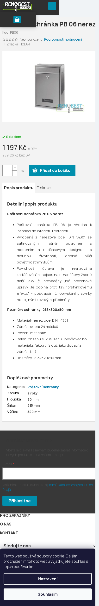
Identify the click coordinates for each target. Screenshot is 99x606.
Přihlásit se (20, 501)
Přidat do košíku (55, 170)
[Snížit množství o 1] (14, 173)
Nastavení (47, 578)
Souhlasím (48, 594)
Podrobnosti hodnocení (63, 39)
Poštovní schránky (43, 387)
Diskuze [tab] (44, 187)
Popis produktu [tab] (18, 187)
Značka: (18, 44)
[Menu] (52, 6)
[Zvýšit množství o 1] (14, 167)
